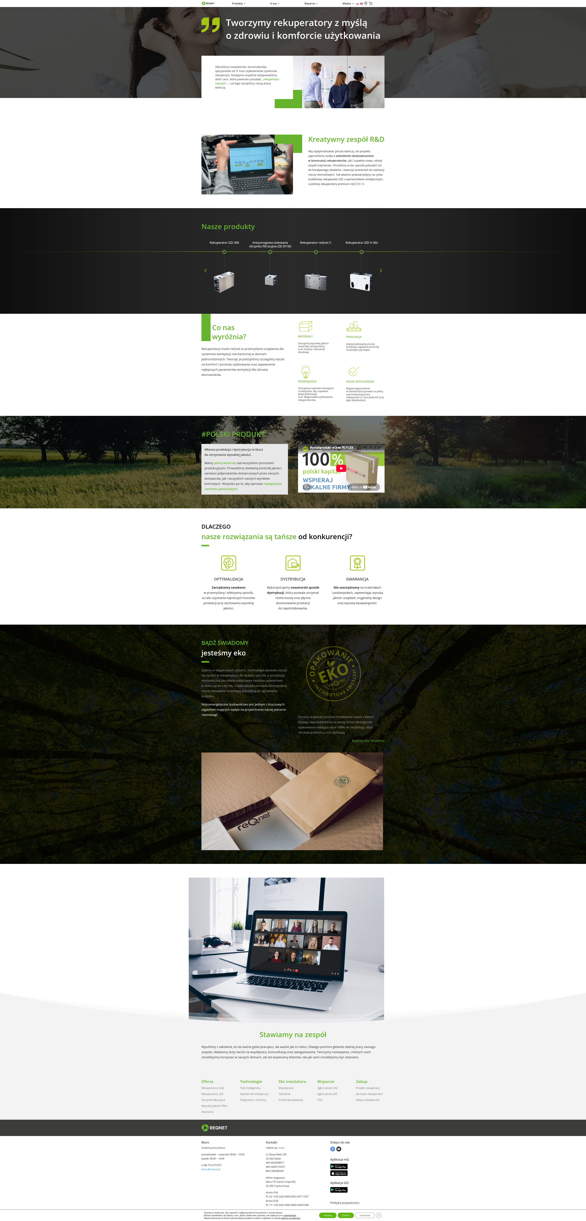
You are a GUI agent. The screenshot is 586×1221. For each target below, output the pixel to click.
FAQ (320, 1099)
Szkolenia (284, 1094)
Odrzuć (345, 1215)
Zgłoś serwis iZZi (327, 1094)
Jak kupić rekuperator (369, 1094)
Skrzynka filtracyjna (213, 1099)
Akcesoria (207, 1111)
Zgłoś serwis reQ (327, 1088)
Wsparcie (309, 3)
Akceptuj (328, 1215)
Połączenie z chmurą (253, 1099)
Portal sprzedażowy (291, 1099)
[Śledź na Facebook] (332, 1149)
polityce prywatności (290, 1218)
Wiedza (347, 3)
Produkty (237, 3)
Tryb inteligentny (250, 1088)
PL (357, 4)
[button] (205, 270)
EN (361, 4)
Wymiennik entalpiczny (254, 1094)
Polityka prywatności (344, 1202)
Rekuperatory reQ (212, 1088)
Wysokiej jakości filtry (214, 1105)
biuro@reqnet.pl (210, 1169)
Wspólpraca (286, 1088)
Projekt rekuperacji (368, 1088)
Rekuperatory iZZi (212, 1094)
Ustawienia (365, 1215)
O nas (273, 3)
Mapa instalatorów (367, 1099)
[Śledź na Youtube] (338, 1149)
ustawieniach (290, 1215)
